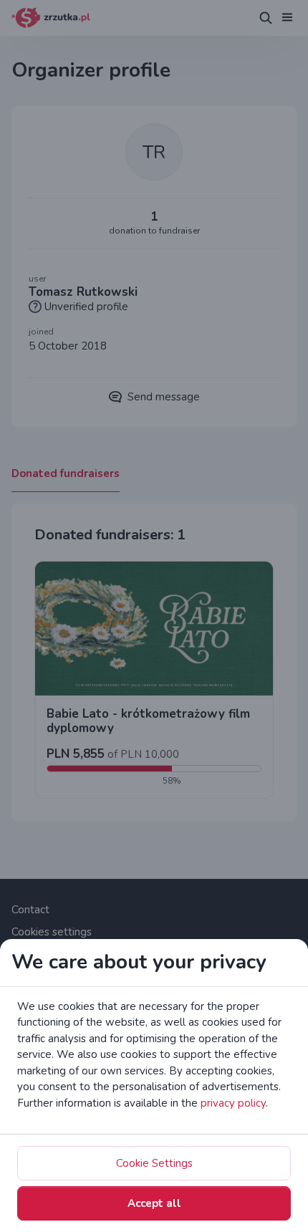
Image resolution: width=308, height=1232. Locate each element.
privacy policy (233, 1103)
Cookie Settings (154, 1163)
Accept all (154, 1203)
